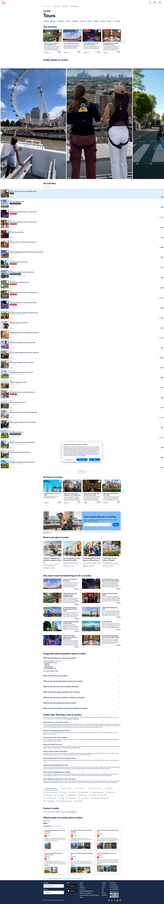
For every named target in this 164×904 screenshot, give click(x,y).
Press (103, 891)
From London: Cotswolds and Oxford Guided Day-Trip (82, 854)
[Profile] (160, 2)
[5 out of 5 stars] (55, 833)
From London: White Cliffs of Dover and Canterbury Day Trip (53, 854)
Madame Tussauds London (50, 668)
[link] (82, 194)
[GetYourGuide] (4, 3)
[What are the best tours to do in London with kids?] (119, 686)
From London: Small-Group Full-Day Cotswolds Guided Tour (81, 831)
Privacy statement (46, 532)
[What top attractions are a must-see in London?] (119, 658)
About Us (104, 884)
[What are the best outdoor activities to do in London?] (119, 692)
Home (44, 878)
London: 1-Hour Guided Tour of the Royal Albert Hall (107, 831)
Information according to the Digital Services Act (89, 895)
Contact (81, 884)
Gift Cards (104, 893)
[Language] (155, 2)
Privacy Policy (82, 889)
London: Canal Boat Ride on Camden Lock (106, 853)
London (57, 812)
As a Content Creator (114, 886)
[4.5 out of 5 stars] (47, 826)
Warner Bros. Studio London (50, 662)
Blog (103, 889)
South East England (57, 878)
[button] (82, 194)
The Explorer (104, 895)
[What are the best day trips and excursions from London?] (119, 681)
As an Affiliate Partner (114, 889)
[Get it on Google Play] (71, 886)
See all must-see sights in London (50, 671)
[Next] (123, 41)
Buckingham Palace (48, 666)
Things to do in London (68, 878)
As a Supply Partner (114, 884)
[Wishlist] (150, 2)
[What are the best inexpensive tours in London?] (119, 703)
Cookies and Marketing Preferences (86, 891)
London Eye (46, 665)
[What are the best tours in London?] (119, 675)
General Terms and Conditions (86, 893)
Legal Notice (82, 886)
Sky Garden (47, 664)
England (49, 878)
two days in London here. (73, 718)
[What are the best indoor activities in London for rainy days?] (119, 697)
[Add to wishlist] (60, 31)
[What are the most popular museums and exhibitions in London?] (119, 708)
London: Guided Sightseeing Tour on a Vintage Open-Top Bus (54, 831)
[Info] (49, 187)
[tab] (51, 788)
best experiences (72, 812)
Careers (103, 886)
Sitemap (81, 897)
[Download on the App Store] (71, 891)
